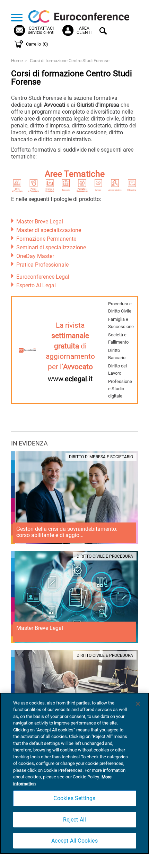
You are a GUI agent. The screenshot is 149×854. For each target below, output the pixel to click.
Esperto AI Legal (36, 285)
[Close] (138, 703)
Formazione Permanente (46, 239)
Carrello (37, 44)
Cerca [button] (104, 31)
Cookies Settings (74, 798)
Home (17, 60)
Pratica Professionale (42, 264)
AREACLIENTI (84, 30)
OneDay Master (35, 256)
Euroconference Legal (42, 277)
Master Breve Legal (39, 221)
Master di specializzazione (48, 230)
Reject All (74, 819)
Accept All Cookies (74, 840)
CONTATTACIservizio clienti (41, 30)
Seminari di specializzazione (51, 247)
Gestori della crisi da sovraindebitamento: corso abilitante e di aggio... (66, 532)
